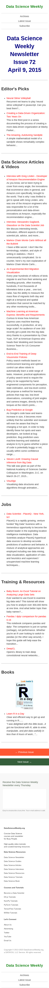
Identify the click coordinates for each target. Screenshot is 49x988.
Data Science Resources (14, 873)
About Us (7, 925)
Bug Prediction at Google (20, 410)
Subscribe (24, 26)
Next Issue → (25, 762)
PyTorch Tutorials (11, 905)
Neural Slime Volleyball (19, 98)
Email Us (7, 940)
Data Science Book (12, 881)
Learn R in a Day (15, 713)
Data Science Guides (12, 861)
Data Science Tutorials (13, 877)
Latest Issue (24, 21)
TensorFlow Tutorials (12, 909)
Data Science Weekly (24, 6)
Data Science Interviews (14, 869)
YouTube (7, 936)
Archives (24, 16)
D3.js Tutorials (10, 897)
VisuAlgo (11, 481)
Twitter (6, 933)
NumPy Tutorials (11, 901)
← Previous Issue (24, 752)
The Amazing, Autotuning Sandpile (24, 135)
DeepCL (11, 648)
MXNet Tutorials (10, 913)
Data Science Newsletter (14, 857)
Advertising (8, 929)
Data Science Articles (12, 865)
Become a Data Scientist (14, 893)
